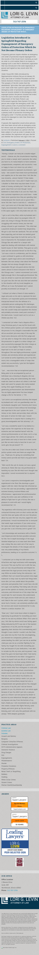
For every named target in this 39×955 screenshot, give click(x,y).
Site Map (32, 930)
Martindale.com (19, 933)
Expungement (6, 145)
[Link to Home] (19, 15)
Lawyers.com (12, 933)
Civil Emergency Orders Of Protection (16, 142)
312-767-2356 (19, 21)
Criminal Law (6, 728)
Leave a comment (19, 145)
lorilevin (7, 140)
